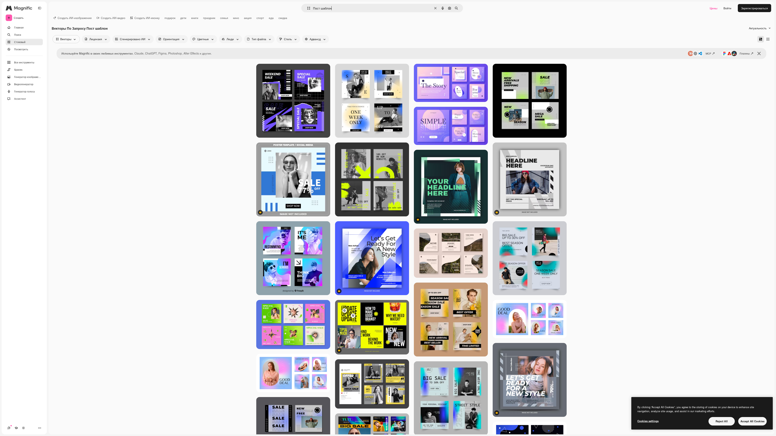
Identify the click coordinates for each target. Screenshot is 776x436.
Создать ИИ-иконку (147, 18)
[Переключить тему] (23, 428)
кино (236, 18)
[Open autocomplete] (307, 8)
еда (271, 18)
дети (183, 18)
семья (224, 18)
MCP (708, 53)
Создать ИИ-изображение (75, 18)
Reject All (722, 421)
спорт (260, 18)
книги (194, 18)
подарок (169, 18)
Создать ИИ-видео (113, 18)
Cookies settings (648, 421)
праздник (209, 18)
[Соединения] (9, 428)
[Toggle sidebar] (39, 8)
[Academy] (16, 428)
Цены (713, 8)
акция (248, 18)
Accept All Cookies (752, 421)
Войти (727, 8)
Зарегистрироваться (754, 8)
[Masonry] (760, 39)
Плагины (745, 53)
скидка (282, 18)
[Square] (768, 39)
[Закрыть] (759, 53)
